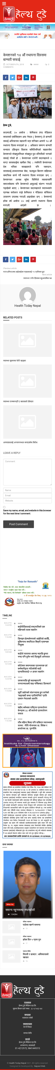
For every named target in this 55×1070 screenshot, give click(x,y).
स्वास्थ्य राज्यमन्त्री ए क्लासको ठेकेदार (18, 401)
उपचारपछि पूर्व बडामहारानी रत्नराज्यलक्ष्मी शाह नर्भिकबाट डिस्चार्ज (34, 682)
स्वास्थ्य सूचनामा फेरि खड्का (14, 360)
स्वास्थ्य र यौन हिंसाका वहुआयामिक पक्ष (37, 278)
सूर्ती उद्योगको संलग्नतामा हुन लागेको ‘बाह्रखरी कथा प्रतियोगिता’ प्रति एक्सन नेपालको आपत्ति (33, 695)
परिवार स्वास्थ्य (27, 922)
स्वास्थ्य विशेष (27, 951)
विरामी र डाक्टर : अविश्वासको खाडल (36, 955)
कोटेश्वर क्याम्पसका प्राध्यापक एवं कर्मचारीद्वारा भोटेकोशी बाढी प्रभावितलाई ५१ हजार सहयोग (32, 668)
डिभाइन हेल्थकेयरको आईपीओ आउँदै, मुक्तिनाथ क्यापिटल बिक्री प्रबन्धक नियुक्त (33, 641)
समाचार (36, 64)
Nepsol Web (39, 1066)
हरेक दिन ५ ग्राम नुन (32, 939)
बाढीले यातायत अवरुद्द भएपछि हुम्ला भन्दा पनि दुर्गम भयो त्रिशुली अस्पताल (34, 655)
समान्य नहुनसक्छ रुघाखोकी (20, 910)
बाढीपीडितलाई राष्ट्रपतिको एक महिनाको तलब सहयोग (31, 628)
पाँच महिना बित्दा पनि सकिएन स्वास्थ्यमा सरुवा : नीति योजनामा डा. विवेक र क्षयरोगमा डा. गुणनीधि (35, 725)
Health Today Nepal (27, 306)
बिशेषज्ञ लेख (10, 905)
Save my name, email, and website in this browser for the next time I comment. (27, 512)
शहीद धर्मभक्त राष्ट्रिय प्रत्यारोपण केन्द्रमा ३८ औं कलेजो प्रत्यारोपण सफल (32, 710)
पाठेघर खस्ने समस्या (31, 924)
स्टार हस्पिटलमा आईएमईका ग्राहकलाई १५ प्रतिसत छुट (24, 272)
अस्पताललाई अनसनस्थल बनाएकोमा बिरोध (20, 442)
